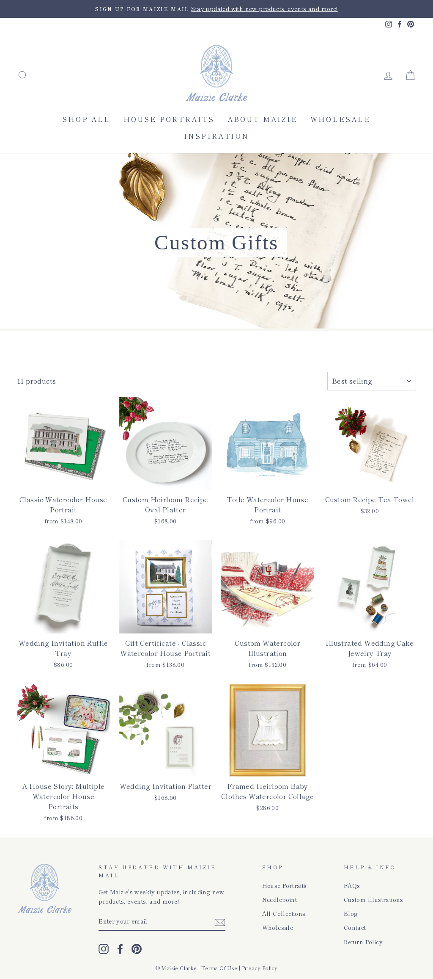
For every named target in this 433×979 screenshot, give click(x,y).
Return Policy (363, 942)
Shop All (86, 119)
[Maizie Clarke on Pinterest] (137, 948)
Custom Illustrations (373, 899)
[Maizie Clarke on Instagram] (104, 948)
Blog (351, 913)
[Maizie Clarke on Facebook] (120, 948)
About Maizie (262, 119)
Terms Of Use (219, 967)
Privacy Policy (260, 967)
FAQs (352, 885)
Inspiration (216, 136)
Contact (355, 927)
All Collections (284, 913)
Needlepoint (279, 899)
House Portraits (169, 119)
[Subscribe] (219, 921)
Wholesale (340, 119)
